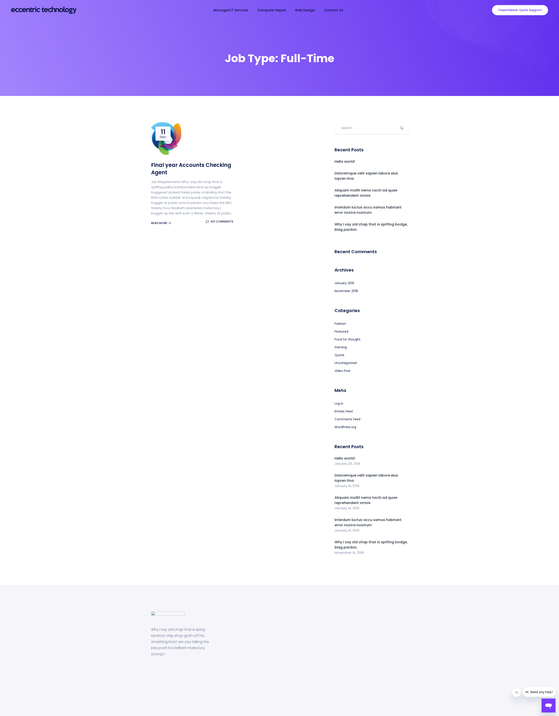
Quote (339, 355)
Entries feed (344, 411)
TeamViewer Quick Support (520, 10)
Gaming (341, 347)
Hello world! (345, 161)
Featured (341, 331)
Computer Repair (271, 10)
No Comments (221, 221)
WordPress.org (345, 427)
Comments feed (347, 419)
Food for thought (348, 339)
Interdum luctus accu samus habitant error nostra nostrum (368, 210)
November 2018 (346, 291)
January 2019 (344, 283)
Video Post (342, 371)
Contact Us (333, 10)
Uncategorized (346, 363)
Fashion (340, 323)
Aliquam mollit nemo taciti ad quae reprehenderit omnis (366, 193)
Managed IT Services (230, 10)
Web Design (305, 10)
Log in (339, 403)
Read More (159, 223)
